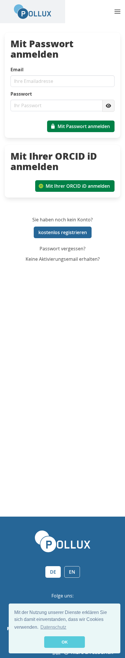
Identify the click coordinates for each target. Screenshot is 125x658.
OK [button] (65, 642)
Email (17, 69)
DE (53, 572)
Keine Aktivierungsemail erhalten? (63, 259)
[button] (117, 11)
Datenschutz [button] (53, 627)
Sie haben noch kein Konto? (62, 219)
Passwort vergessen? (62, 248)
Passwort (21, 94)
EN (72, 572)
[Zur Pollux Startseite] (32, 11)
